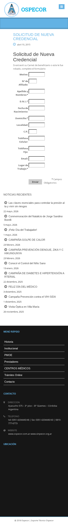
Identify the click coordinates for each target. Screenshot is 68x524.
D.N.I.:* (24, 101)
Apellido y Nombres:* (22, 93)
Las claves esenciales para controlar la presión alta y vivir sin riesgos (34, 204)
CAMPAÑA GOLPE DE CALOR (27, 239)
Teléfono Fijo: (23, 150)
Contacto (9, 381)
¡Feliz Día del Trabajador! (23, 229)
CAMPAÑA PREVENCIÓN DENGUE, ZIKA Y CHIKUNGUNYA (33, 251)
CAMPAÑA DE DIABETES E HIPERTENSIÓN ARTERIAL (34, 275)
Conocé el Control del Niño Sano (27, 263)
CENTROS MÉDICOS (17, 368)
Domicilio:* (21, 118)
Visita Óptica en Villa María (24, 306)
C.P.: (26, 131)
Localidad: (22, 124)
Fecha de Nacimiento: (21, 110)
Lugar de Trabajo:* (22, 167)
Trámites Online (13, 375)
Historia (8, 341)
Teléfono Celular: (23, 140)
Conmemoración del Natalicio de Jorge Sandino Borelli (33, 218)
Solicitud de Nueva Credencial (33, 36)
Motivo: (24, 74)
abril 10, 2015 (23, 44)
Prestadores (11, 361)
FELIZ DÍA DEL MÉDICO (23, 286)
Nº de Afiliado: (23, 83)
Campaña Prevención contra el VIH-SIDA (32, 296)
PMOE (8, 355)
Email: (24, 158)
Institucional (11, 348)
